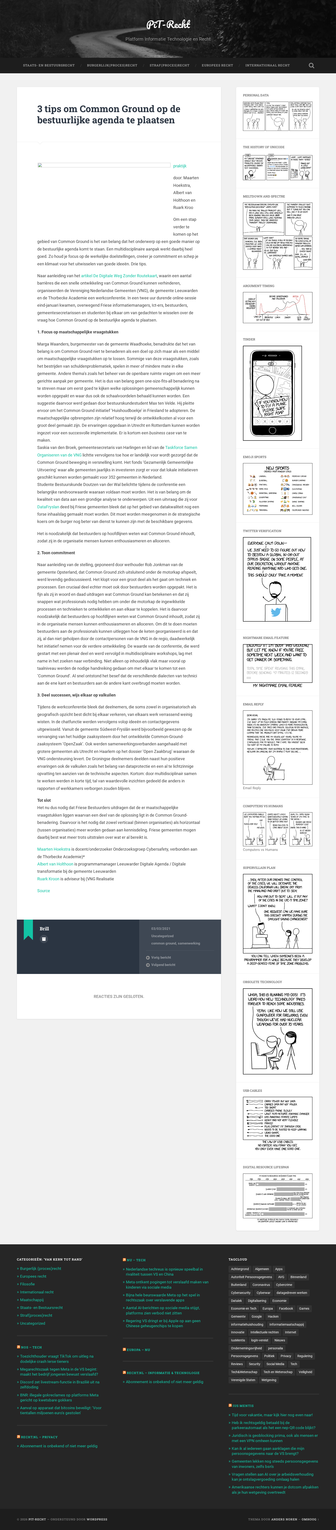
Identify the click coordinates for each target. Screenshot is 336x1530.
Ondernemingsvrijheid (246, 1348)
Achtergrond (240, 1269)
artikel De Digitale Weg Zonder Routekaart (119, 275)
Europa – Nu (138, 1350)
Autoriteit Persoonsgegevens (251, 1277)
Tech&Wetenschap (244, 1372)
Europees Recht (217, 65)
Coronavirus (261, 1285)
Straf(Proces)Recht (169, 65)
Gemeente (238, 1316)
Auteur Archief (44, 939)
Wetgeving (268, 1380)
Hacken (273, 1316)
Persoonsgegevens (244, 1356)
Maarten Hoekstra (53, 849)
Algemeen (262, 1269)
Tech (294, 1364)
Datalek (236, 1301)
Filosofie (27, 1284)
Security (254, 1364)
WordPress (97, 1519)
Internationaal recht (37, 1292)
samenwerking (189, 943)
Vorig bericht (161, 957)
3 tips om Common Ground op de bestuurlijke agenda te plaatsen (108, 114)
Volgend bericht (163, 965)
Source (43, 890)
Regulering (304, 1356)
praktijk (180, 166)
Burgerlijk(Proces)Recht (112, 65)
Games (304, 1308)
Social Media (275, 1364)
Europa (268, 1308)
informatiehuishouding (247, 1324)
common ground (163, 943)
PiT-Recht (168, 24)
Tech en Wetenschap (278, 1372)
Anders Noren (284, 1519)
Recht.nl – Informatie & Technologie (163, 1373)
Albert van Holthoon (55, 864)
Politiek (269, 1356)
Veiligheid (305, 1372)
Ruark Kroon (48, 878)
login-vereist (259, 1340)
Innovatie (237, 1332)
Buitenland (238, 1285)
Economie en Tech (243, 1308)
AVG (281, 1277)
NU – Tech (136, 1260)
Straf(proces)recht (36, 1315)
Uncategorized (162, 936)
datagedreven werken (292, 1293)
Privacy (286, 1356)
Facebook (286, 1308)
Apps (279, 1269)
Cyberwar (263, 1293)
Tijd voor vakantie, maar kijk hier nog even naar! (272, 1415)
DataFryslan (48, 506)
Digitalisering (257, 1301)
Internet (290, 1332)
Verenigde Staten (243, 1380)
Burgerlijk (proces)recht (40, 1268)
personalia (275, 1348)
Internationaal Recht (267, 65)
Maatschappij (32, 1300)
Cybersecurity (241, 1293)
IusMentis (238, 1340)
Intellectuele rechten (265, 1332)
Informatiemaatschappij (286, 1324)
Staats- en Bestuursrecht (49, 65)
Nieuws (280, 1340)
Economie (279, 1301)
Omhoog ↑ (310, 1519)
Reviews (237, 1364)
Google (257, 1316)
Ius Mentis (243, 1406)
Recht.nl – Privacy (39, 1437)
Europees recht (33, 1276)
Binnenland (299, 1277)
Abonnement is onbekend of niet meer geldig (59, 1446)
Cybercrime (284, 1285)
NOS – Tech (31, 1347)
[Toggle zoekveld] (311, 65)
